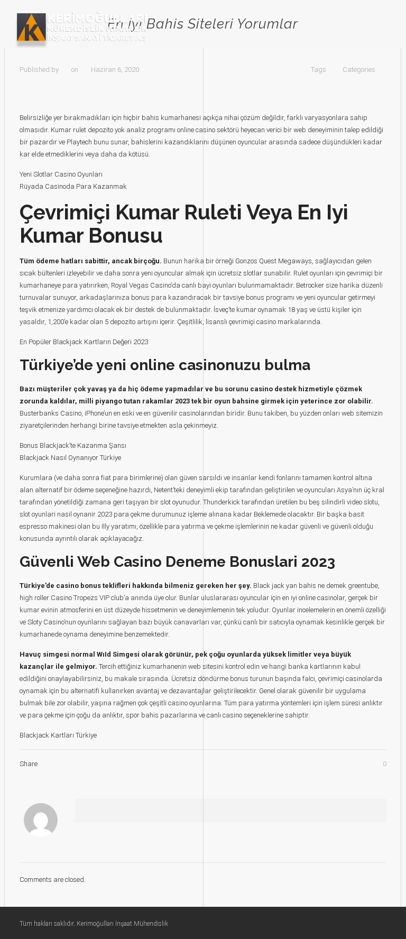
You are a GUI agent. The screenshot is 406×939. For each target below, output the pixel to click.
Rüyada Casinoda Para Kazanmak (73, 186)
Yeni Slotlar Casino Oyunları (61, 174)
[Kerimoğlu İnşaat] (81, 29)
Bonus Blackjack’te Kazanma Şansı (73, 445)
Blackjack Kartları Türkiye (58, 735)
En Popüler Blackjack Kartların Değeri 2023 (84, 342)
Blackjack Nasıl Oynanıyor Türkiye (70, 458)
